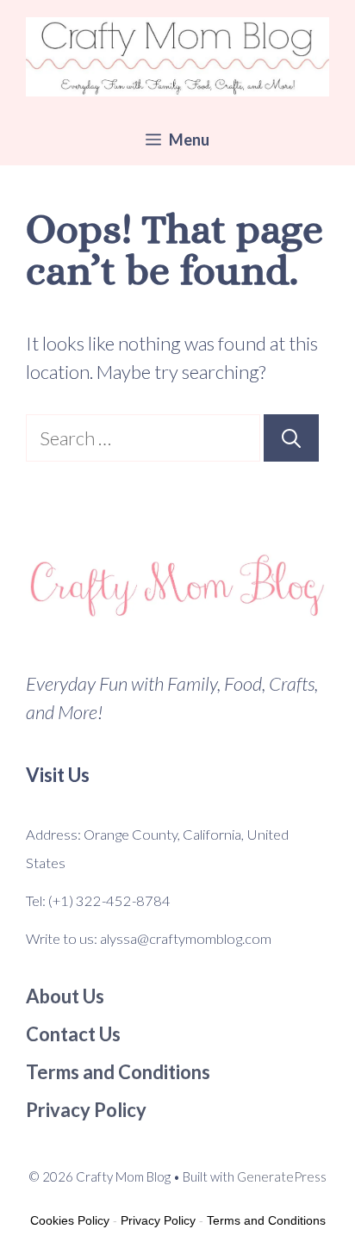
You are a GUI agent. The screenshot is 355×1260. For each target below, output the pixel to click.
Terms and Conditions (266, 1220)
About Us (65, 996)
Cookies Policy (69, 1220)
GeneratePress (282, 1176)
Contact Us (73, 1034)
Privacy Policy (158, 1220)
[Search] (291, 438)
